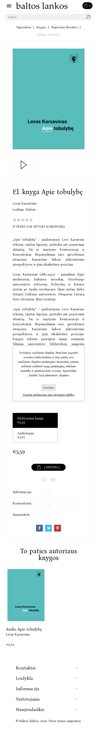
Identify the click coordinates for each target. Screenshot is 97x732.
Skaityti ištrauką (24, 165)
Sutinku (48, 388)
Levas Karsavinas (25, 203)
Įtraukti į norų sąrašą (44, 479)
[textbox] (44, 17)
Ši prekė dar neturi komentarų (39, 226)
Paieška (89, 17)
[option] (25, 608)
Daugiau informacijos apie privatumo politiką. (48, 394)
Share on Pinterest (57, 528)
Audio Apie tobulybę (24, 629)
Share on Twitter (48, 528)
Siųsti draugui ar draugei (53, 479)
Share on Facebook (39, 528)
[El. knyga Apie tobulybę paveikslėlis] (48, 99)
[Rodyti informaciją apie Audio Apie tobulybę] (26, 595)
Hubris (30, 210)
